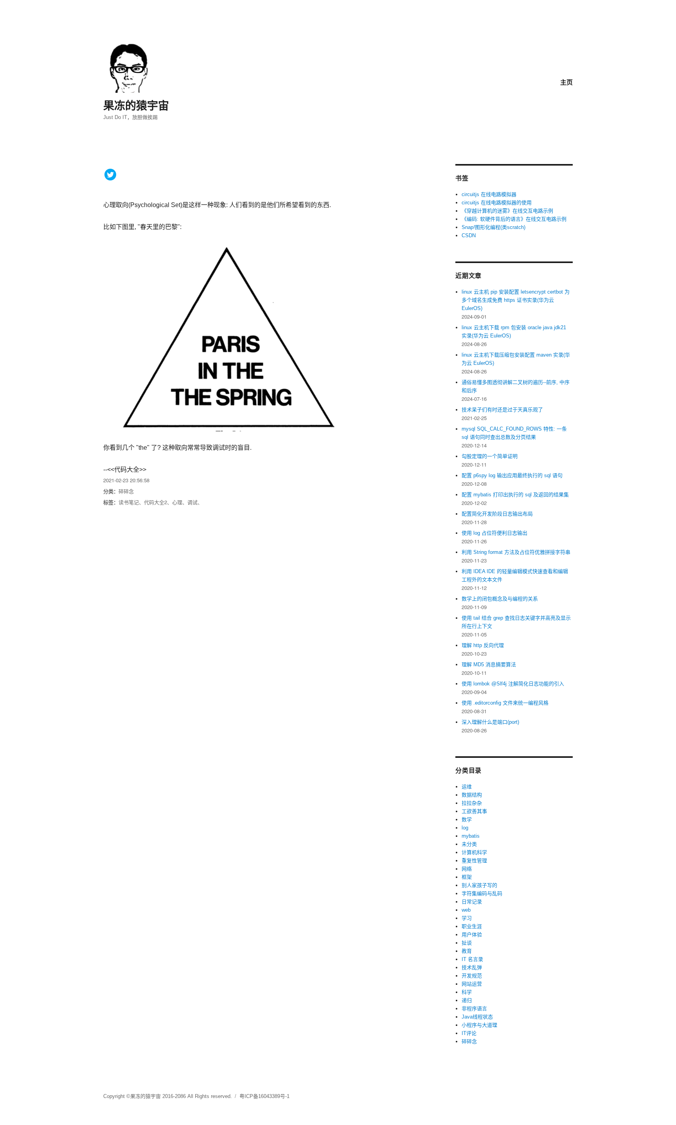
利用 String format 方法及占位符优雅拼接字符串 (516, 552)
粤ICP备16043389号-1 (264, 1096)
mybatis (471, 836)
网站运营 (472, 984)
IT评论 (469, 1033)
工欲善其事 (474, 811)
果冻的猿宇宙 (136, 105)
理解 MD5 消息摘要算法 (489, 664)
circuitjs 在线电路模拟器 (489, 194)
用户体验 (472, 935)
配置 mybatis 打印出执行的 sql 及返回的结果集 (515, 495)
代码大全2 (155, 502)
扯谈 (467, 943)
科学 (467, 992)
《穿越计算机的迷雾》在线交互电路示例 (507, 211)
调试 (192, 502)
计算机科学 (474, 852)
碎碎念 (126, 491)
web (466, 910)
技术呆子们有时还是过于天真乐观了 (502, 410)
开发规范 (472, 976)
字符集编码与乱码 (482, 893)
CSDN (469, 235)
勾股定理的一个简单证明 (490, 456)
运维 (467, 787)
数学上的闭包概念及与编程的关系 (500, 599)
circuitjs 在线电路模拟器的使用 (497, 203)
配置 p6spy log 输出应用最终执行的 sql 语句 (512, 475)
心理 (177, 502)
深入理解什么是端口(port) (490, 722)
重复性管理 (474, 861)
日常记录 (472, 902)
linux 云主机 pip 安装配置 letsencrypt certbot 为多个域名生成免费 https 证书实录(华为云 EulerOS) (516, 300)
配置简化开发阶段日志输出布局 (497, 514)
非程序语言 (474, 1008)
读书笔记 (129, 502)
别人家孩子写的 (479, 885)
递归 (467, 1000)
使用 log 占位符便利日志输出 (494, 533)
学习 (467, 918)
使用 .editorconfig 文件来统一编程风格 (505, 703)
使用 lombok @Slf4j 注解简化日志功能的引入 (513, 684)
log (465, 828)
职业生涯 (472, 926)
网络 (467, 869)
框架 (467, 877)
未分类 (469, 844)
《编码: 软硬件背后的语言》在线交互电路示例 (514, 219)
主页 (566, 82)
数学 (467, 819)
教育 (467, 951)
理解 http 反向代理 (483, 645)
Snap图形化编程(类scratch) (493, 227)
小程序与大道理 (479, 1025)
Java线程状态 (477, 1017)
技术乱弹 (472, 967)
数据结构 (472, 795)
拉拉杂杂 (472, 803)
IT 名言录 (472, 959)
